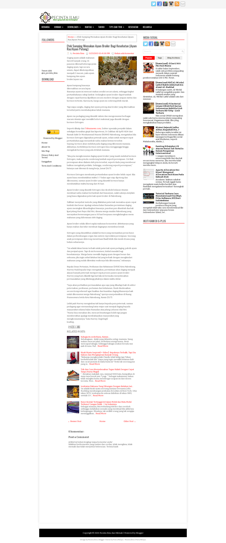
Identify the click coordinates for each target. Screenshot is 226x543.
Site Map (46, 151)
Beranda (46, 27)
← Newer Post (74, 421)
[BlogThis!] (72, 326)
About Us (46, 147)
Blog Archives (173, 58)
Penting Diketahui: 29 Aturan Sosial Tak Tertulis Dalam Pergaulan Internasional (169, 149)
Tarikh (101, 27)
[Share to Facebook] (78, 326)
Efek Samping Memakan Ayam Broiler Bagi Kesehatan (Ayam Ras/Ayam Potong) (102, 47)
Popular (148, 58)
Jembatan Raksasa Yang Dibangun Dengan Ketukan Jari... (107, 386)
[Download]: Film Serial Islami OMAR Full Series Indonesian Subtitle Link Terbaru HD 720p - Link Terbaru (169, 108)
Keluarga (147, 27)
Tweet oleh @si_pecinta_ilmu (49, 72)
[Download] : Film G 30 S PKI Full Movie (168, 64)
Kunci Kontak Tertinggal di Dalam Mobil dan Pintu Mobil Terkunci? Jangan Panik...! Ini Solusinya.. (106, 403)
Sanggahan (47, 161)
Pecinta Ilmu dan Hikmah (111, 533)
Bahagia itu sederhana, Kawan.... (95, 337)
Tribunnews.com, (93, 128)
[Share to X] (75, 326)
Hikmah (58, 27)
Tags (160, 58)
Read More (103, 346)
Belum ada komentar (124, 53)
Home (45, 143)
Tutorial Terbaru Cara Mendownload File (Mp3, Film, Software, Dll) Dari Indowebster (169, 197)
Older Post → (130, 421)
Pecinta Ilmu (93, 540)
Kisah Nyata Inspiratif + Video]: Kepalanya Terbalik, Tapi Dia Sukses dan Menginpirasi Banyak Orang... (108, 353)
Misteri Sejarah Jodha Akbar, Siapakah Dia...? (167, 128)
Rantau (89, 27)
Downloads (74, 27)
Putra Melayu (118, 540)
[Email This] (69, 326)
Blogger (58, 138)
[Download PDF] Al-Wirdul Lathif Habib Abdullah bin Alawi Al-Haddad (170, 84)
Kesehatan (133, 27)
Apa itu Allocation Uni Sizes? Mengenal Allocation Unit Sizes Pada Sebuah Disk (170, 173)
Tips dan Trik (116, 27)
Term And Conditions (51, 166)
